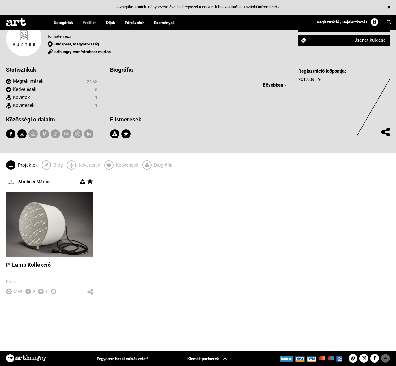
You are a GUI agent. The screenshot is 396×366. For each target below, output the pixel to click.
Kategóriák (63, 22)
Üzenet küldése (370, 40)
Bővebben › (274, 85)
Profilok (90, 22)
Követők (21, 97)
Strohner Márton (34, 181)
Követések (24, 105)
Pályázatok (134, 22)
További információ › (261, 7)
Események (164, 22)
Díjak (110, 22)
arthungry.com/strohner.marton (82, 51)
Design (12, 281)
